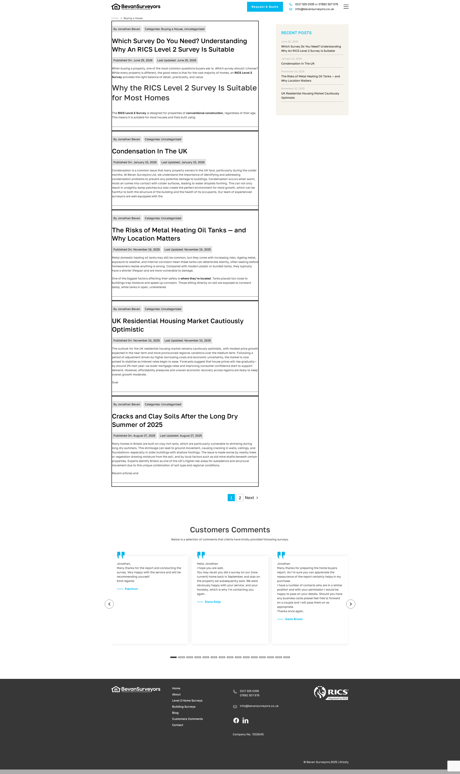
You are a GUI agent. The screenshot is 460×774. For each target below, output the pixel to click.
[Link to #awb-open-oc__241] (346, 7)
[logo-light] (135, 687)
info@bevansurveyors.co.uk (314, 9)
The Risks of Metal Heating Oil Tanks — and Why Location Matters (310, 78)
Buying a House (172, 29)
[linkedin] (245, 720)
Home (114, 18)
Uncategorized (194, 29)
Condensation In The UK (149, 151)
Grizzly (344, 762)
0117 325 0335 (304, 4)
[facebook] (236, 720)
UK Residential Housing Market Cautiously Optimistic (310, 95)
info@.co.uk (259, 706)
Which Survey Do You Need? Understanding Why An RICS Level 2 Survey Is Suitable (311, 49)
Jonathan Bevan (129, 29)
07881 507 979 (328, 4)
